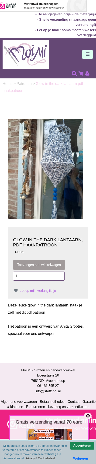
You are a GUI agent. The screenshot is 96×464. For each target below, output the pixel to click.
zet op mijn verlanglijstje (37, 291)
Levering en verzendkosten (68, 407)
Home (8, 84)
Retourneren (35, 407)
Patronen (25, 84)
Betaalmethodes (52, 401)
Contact (73, 401)
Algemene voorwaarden (19, 401)
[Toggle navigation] (87, 54)
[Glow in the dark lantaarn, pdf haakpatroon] (45, 169)
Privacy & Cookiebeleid (40, 458)
